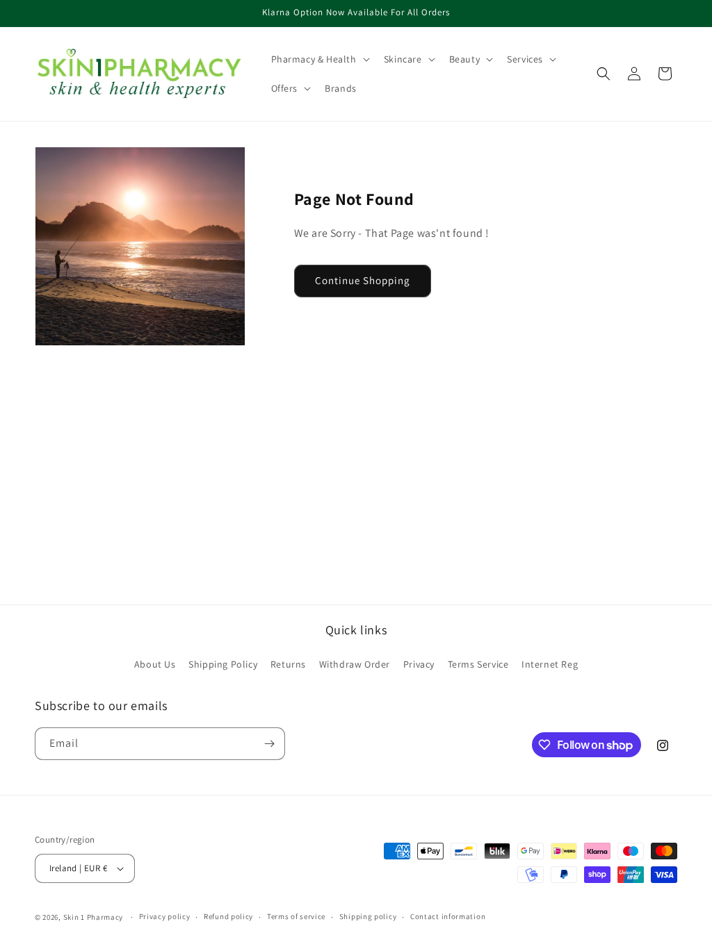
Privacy (419, 664)
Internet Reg (549, 664)
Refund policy (228, 916)
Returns (288, 664)
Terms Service (478, 664)
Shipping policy (368, 916)
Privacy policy (165, 916)
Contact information (447, 916)
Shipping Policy (222, 664)
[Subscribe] (269, 743)
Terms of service (296, 916)
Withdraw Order (354, 664)
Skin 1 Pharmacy (93, 917)
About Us (155, 664)
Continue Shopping (362, 280)
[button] (319, 59)
